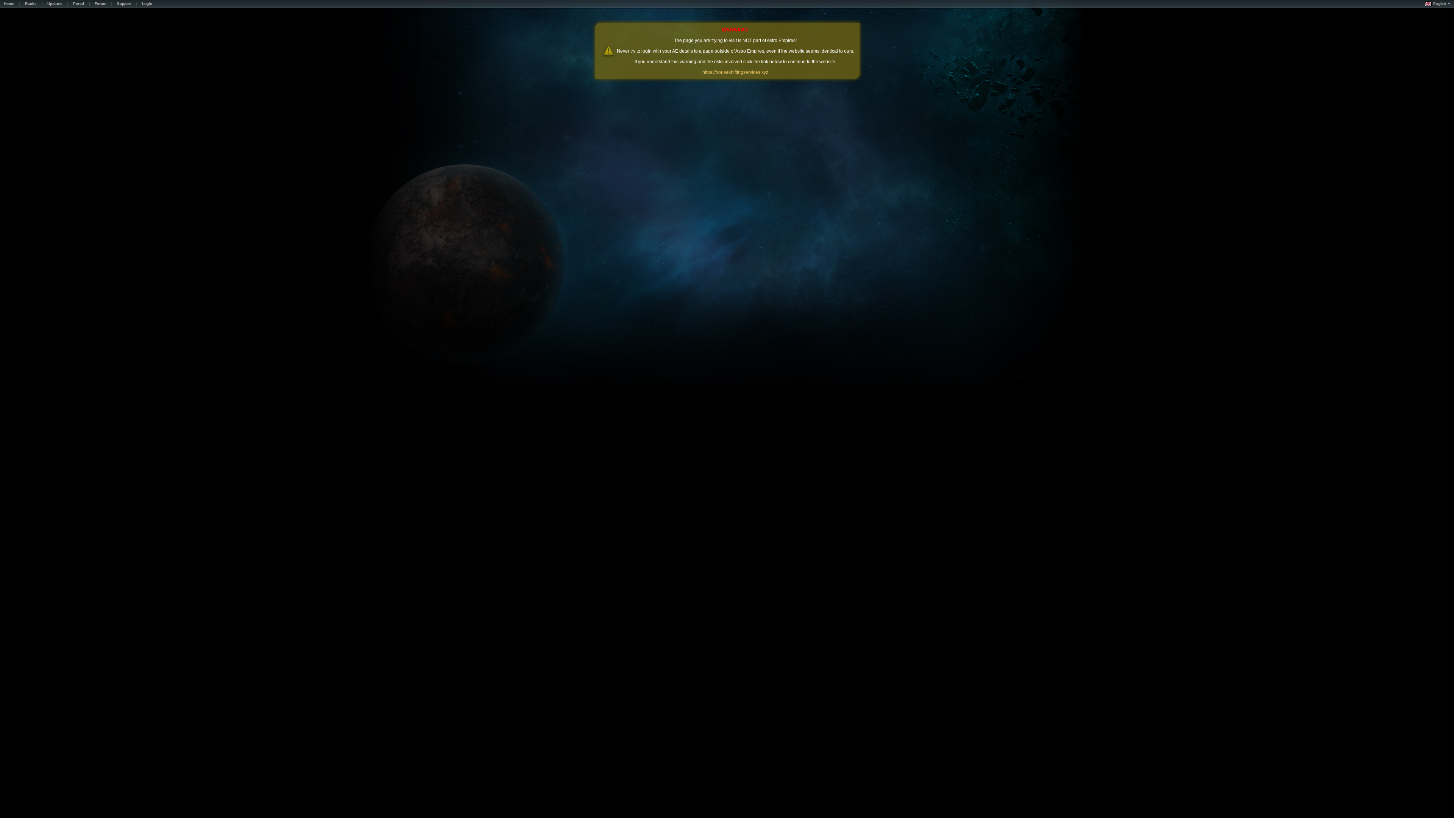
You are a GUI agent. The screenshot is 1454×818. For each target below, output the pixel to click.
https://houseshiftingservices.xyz (735, 72)
